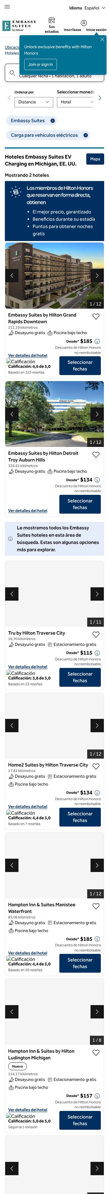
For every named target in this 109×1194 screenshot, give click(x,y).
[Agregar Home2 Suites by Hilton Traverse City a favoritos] (96, 766)
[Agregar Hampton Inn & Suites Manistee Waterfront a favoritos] (96, 906)
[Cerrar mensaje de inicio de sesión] (102, 39)
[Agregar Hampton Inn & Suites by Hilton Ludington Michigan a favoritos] (96, 1053)
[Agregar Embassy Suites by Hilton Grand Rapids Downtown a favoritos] (96, 316)
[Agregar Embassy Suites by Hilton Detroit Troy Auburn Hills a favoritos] (96, 455)
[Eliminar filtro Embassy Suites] (53, 120)
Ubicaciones (16, 47)
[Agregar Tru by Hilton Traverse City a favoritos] (96, 634)
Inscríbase (72, 30)
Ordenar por (24, 92)
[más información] (97, 341)
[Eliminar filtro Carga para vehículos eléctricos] (86, 135)
